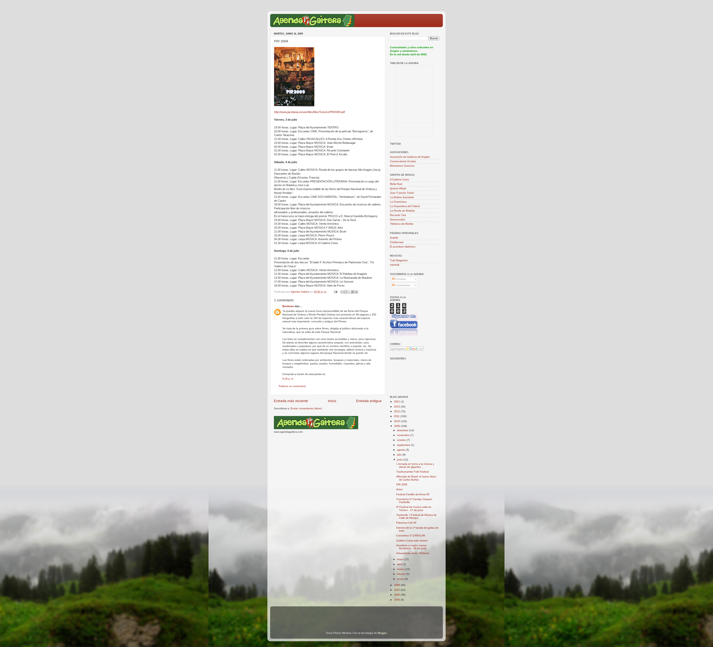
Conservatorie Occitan (403, 161)
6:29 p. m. (288, 378)
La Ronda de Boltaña (402, 210)
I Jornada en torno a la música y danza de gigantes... (415, 465)
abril (400, 564)
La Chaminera (398, 201)
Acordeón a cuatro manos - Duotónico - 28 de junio (412, 547)
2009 (397, 426)
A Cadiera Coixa (399, 179)
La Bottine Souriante (402, 197)
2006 (397, 594)
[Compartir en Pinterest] (356, 292)
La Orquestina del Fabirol (405, 206)
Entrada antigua (369, 401)
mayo (400, 559)
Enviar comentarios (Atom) (306, 408)
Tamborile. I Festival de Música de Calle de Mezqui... (416, 516)
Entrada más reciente (291, 401)
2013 (397, 406)
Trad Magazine (399, 260)
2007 (397, 590)
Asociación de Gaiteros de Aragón (410, 156)
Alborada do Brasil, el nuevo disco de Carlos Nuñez (416, 478)
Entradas (400, 279)
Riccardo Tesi (398, 215)
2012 (397, 411)
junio (400, 459)
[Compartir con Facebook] (353, 292)
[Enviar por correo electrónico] (342, 292)
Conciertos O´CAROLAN (410, 535)
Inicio (332, 401)
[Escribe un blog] (346, 292)
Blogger (382, 633)
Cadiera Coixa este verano (412, 540)
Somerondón (397, 219)
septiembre (404, 445)
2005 (397, 599)
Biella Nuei (396, 184)
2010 (397, 421)
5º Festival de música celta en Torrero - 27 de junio (413, 508)
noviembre (403, 435)
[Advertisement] (317, 613)
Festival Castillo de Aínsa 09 (412, 494)
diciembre (403, 430)
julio (399, 454)
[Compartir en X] (349, 292)
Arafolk (394, 237)
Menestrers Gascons (402, 165)
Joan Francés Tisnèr (402, 192)
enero (401, 579)
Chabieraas (396, 242)
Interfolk (394, 264)
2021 (397, 401)
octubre (402, 440)
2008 (397, 585)
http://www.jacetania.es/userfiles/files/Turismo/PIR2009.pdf (309, 112)
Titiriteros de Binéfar (402, 223)
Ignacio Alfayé (398, 188)
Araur (399, 489)
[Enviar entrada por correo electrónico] (335, 291)
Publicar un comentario (292, 386)
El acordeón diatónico (402, 246)
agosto (401, 449)
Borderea (288, 306)
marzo (401, 569)
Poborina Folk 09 (406, 522)
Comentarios (402, 285)
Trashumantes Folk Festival (412, 471)
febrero (401, 574)
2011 (397, 416)
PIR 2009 (401, 484)
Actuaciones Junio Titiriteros (412, 553)
